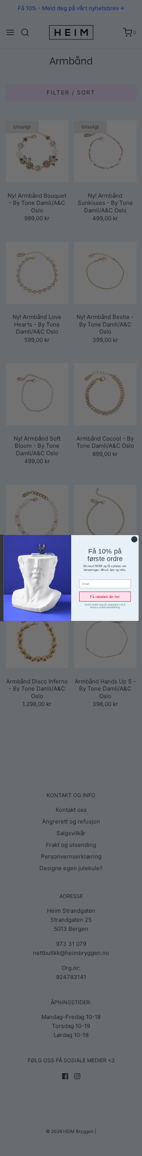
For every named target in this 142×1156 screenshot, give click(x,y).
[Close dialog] (134, 539)
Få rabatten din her (105, 596)
